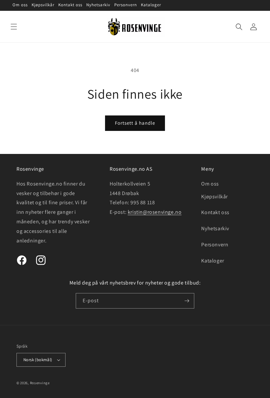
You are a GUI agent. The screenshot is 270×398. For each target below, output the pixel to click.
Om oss (210, 183)
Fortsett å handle (135, 123)
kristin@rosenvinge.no (155, 212)
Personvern (214, 244)
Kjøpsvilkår (214, 196)
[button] (14, 26)
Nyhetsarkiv (215, 228)
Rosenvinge (40, 383)
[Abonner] (186, 301)
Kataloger (212, 260)
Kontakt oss (215, 212)
